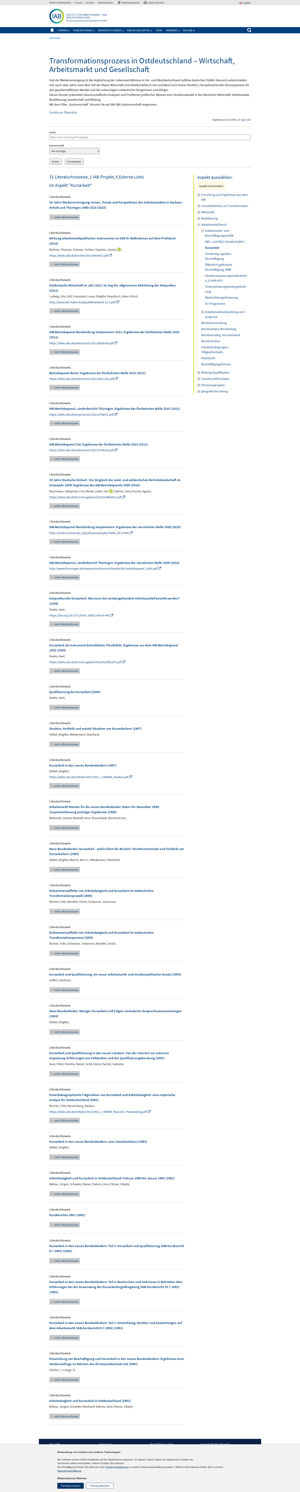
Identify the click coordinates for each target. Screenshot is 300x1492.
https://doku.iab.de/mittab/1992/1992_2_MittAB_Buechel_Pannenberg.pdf (100, 1112)
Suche (52, 132)
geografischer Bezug (214, 391)
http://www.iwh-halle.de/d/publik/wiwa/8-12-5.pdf (84, 302)
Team (158, 30)
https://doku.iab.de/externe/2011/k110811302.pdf (83, 379)
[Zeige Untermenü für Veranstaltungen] (122, 30)
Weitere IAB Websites (60, 2)
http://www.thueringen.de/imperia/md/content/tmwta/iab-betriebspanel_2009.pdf (105, 568)
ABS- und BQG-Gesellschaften (224, 242)
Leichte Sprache (156, 2)
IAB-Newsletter (105, 2)
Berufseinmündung (214, 323)
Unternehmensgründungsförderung (225, 289)
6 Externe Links (130, 177)
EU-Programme (215, 304)
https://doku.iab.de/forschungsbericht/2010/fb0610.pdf (87, 497)
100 (249, 119)
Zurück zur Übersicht (63, 112)
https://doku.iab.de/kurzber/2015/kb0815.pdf (80, 255)
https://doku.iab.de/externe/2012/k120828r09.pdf (83, 343)
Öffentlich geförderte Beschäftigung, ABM (218, 267)
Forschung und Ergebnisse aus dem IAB (224, 197)
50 (243, 119)
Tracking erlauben (70, 1485)
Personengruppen (213, 385)
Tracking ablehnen (99, 1485)
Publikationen (82, 30)
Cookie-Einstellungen (117, 1467)
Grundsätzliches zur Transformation (224, 206)
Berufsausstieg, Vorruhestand (220, 335)
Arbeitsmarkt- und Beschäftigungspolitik (219, 233)
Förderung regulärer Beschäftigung (218, 256)
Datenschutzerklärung (69, 1470)
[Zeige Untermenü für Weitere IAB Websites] (72, 3)
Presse (78, 2)
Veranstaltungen (109, 30)
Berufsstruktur (210, 341)
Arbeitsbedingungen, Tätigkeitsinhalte (214, 349)
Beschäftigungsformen (216, 364)
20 (239, 119)
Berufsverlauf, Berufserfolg (218, 329)
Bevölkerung (209, 218)
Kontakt (90, 2)
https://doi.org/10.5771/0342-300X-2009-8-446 (81, 615)
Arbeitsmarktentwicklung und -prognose (225, 314)
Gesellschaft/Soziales (215, 379)
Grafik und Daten (138, 30)
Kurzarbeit (212, 248)
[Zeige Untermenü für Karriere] (178, 30)
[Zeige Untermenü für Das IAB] (194, 30)
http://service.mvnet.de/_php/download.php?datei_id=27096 (91, 533)
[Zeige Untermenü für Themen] (69, 30)
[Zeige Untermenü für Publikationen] (93, 30)
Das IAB (187, 30)
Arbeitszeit (208, 358)
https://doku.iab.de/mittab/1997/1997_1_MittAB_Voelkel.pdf (90, 777)
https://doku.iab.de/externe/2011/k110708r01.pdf (83, 414)
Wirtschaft (207, 212)
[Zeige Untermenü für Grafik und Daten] (151, 30)
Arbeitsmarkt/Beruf (213, 225)
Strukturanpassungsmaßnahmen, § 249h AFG (226, 278)
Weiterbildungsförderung (221, 297)
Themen (62, 30)
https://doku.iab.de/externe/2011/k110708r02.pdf (83, 450)
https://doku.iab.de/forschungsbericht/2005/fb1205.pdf (87, 662)
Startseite (52, 30)
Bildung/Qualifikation (215, 372)
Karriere (171, 30)
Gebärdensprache (130, 2)
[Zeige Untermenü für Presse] (83, 3)
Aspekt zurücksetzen (211, 186)
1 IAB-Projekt (102, 177)
